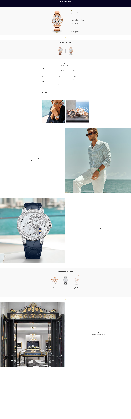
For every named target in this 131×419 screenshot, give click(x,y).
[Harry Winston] (65, 2)
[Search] (44, 1)
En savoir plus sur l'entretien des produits (76, 32)
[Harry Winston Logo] (65, 4)
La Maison (47, 5)
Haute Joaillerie (53, 5)
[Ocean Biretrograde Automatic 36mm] (60, 51)
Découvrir (32, 164)
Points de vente (98, 338)
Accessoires (79, 5)
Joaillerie (59, 5)
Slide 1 (57, 32)
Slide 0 (56, 32)
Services (83, 5)
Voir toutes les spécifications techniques (75, 31)
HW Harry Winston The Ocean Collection (76, 10)
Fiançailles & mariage (66, 5)
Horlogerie (73, 5)
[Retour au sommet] (129, 417)
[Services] (42, 1)
